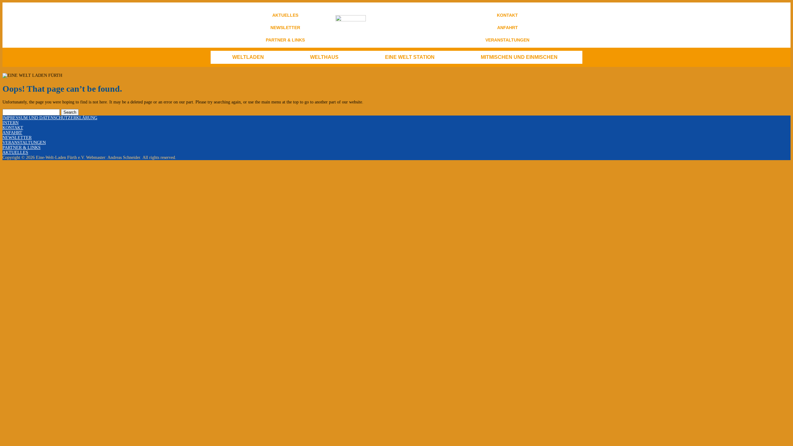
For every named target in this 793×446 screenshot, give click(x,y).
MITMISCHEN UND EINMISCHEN (519, 57)
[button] (250, 57)
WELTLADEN (248, 57)
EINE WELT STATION (410, 57)
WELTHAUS (324, 57)
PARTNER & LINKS (285, 39)
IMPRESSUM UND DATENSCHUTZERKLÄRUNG (49, 118)
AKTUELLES (285, 15)
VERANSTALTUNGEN (507, 39)
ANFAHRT (507, 27)
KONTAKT (507, 15)
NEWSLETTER (285, 27)
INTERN (10, 122)
